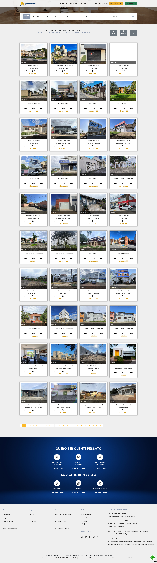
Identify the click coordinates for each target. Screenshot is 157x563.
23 (97, 426)
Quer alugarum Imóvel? (78, 463)
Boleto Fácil (84, 518)
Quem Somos (7, 514)
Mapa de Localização (61, 518)
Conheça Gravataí (8, 521)
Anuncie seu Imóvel (61, 521)
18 (78, 426)
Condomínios (84, 4)
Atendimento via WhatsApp (63, 514)
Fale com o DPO (100, 558)
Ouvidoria (58, 525)
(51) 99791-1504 (120, 526)
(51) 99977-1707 (120, 534)
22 (93, 426)
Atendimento (131, 4)
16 (70, 426)
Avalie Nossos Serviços (62, 528)
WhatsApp (57, 488)
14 (63, 426)
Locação (72, 4)
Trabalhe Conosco (8, 525)
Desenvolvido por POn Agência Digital (119, 558)
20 (85, 426)
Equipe (5, 518)
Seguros (94, 4)
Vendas (63, 4)
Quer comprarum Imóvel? (57, 463)
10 (49, 426)
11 (52, 426)
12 (56, 426)
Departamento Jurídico (100, 488)
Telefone (78, 488)
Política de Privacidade (10, 528)
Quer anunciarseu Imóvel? (100, 463)
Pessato (102, 4)
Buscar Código (26, 16)
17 (74, 426)
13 (59, 426)
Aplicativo (84, 521)
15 (67, 426)
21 (89, 426)
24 (101, 426)
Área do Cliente (116, 4)
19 (81, 426)
